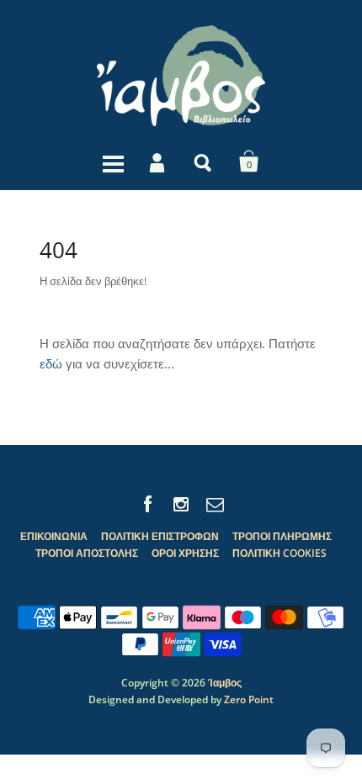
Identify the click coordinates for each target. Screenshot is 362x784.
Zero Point (249, 699)
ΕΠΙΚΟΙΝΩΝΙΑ (54, 536)
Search (204, 161)
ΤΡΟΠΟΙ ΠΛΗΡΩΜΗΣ (282, 536)
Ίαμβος (225, 682)
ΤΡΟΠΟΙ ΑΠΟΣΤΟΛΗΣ (86, 553)
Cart (249, 161)
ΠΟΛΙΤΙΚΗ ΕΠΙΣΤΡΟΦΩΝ (160, 536)
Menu (113, 161)
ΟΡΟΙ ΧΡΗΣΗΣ (185, 553)
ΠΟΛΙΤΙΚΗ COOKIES (279, 553)
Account (158, 161)
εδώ (51, 363)
